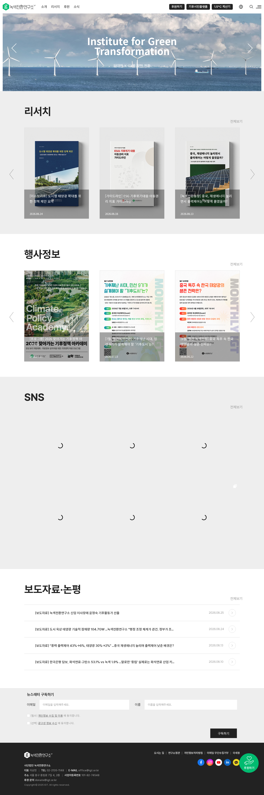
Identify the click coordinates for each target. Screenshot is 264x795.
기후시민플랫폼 (198, 6)
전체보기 (236, 121)
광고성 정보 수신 (47, 723)
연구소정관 (174, 753)
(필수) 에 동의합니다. (55, 715)
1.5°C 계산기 (222, 6)
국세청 (236, 753)
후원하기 (177, 6)
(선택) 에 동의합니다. (52, 723)
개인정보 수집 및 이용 (50, 715)
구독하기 (223, 733)
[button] (14, 48)
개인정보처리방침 (193, 753)
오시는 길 (159, 753)
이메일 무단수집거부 (218, 753)
